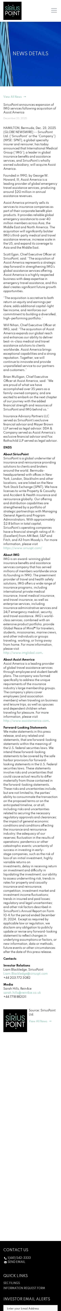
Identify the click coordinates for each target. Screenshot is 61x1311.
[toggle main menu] (54, 10)
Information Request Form (24, 1288)
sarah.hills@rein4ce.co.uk (22, 992)
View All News (12, 97)
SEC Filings (11, 1283)
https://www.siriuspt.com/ (22, 548)
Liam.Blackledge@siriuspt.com (25, 973)
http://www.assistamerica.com (26, 720)
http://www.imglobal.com (22, 652)
